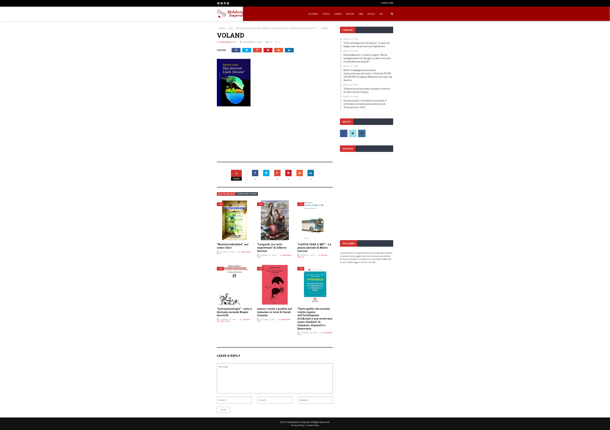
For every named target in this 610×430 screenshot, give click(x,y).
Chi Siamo (313, 13)
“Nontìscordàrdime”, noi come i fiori (232, 246)
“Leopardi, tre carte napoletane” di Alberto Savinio (271, 248)
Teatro (326, 13)
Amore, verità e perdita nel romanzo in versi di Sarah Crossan (274, 312)
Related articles (226, 194)
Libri (361, 13)
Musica (371, 13)
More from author (247, 194)
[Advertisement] (275, 132)
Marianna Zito (228, 42)
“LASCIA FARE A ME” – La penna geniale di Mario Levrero (314, 248)
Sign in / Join (387, 3)
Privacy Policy (297, 425)
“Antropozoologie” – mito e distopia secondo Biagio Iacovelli (234, 312)
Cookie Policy (312, 425)
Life (381, 13)
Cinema (338, 13)
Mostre (350, 13)
